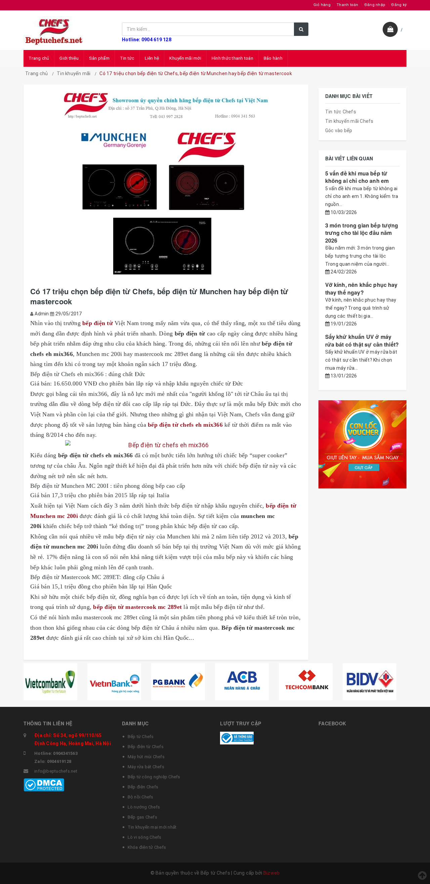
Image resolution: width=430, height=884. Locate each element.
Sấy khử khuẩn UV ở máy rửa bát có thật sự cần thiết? (362, 340)
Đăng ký (398, 5)
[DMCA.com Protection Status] (44, 784)
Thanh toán (347, 5)
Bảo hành (273, 58)
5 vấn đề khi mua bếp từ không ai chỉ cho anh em (357, 177)
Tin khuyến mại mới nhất (152, 827)
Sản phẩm (99, 58)
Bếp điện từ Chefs (146, 746)
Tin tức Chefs (340, 111)
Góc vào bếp (338, 130)
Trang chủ (39, 58)
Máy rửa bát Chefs (146, 766)
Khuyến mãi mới (185, 58)
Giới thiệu (69, 58)
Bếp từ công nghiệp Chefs (154, 776)
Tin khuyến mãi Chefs (349, 121)
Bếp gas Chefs (142, 817)
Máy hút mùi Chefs (146, 756)
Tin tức (127, 58)
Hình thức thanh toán (232, 58)
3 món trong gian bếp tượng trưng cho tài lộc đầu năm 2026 (361, 232)
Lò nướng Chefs (144, 807)
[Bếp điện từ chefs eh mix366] (166, 445)
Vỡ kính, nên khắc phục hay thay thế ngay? (361, 288)
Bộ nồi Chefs (141, 796)
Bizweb (271, 873)
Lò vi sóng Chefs (145, 837)
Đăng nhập (374, 5)
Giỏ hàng (322, 5)
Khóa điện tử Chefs (147, 847)
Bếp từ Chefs (141, 736)
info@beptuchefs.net (55, 771)
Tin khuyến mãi (74, 73)
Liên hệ (152, 58)
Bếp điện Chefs (143, 786)
